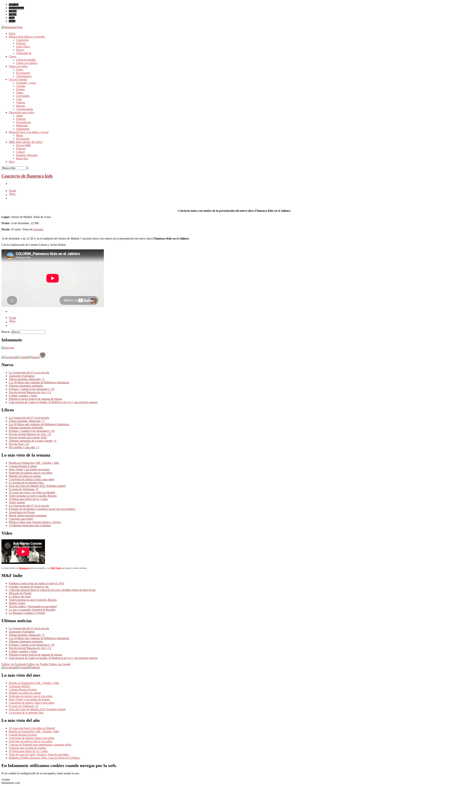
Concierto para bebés (21, 518)
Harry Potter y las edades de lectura (29, 469)
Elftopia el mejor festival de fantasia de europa (35, 398)
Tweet (12, 190)
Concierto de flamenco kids (27, 176)
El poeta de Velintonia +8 (23, 489)
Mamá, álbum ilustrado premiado (28, 515)
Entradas (38, 229)
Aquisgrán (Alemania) (22, 375)
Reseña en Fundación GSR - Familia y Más (34, 462)
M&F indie (13, 4)
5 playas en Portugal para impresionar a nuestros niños (40, 744)
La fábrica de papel (20, 596)
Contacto (12, 14)
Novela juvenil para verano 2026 (28, 437)
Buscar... (6, 331)
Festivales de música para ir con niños (30, 472)
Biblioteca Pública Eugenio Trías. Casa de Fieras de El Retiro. (44, 757)
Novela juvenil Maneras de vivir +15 (30, 392)
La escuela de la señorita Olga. (26, 482)
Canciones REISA (19, 686)
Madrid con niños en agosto (25, 476)
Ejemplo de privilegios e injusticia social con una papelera (42, 508)
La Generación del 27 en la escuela (29, 372)
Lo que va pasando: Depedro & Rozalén (32, 609)
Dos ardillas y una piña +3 (24, 447)
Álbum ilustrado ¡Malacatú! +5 (26, 379)
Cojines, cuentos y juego (23, 395)
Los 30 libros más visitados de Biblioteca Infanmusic (39, 382)
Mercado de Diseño (20, 593)
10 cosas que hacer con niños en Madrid (32, 492)
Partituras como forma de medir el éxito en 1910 (36, 583)
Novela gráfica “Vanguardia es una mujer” (33, 606)
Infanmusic (24, 568)
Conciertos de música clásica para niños (31, 479)
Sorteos (12, 21)
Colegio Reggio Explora (23, 466)
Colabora (13, 11)
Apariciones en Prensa (22, 512)
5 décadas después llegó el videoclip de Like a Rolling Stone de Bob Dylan (52, 589)
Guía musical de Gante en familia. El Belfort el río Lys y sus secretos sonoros (53, 402)
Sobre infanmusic (16, 8)
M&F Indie (55, 568)
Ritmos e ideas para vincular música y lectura (35, 522)
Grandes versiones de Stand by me (29, 586)
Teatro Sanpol (17, 502)
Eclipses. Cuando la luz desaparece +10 (31, 389)
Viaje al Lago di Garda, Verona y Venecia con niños (39, 754)
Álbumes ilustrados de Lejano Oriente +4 (32, 440)
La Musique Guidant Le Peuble (27, 613)
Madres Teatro (17, 603)
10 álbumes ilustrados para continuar (30, 525)
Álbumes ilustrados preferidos (26, 385)
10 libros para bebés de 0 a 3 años (28, 499)
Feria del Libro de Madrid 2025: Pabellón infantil (37, 485)
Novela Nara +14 (19, 444)
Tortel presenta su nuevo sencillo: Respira (33, 495)
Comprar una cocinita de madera (27, 747)
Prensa (12, 18)
